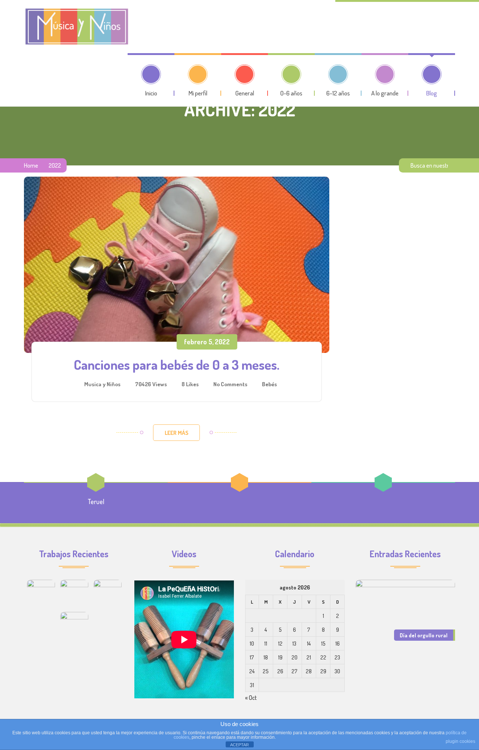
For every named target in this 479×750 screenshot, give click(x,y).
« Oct (251, 697)
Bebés (269, 384)
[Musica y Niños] (76, 26)
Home (31, 165)
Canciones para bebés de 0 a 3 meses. (177, 364)
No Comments (230, 384)
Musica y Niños (102, 384)
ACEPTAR (239, 745)
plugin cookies (460, 741)
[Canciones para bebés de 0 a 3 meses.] (176, 265)
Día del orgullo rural (424, 635)
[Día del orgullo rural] (405, 613)
